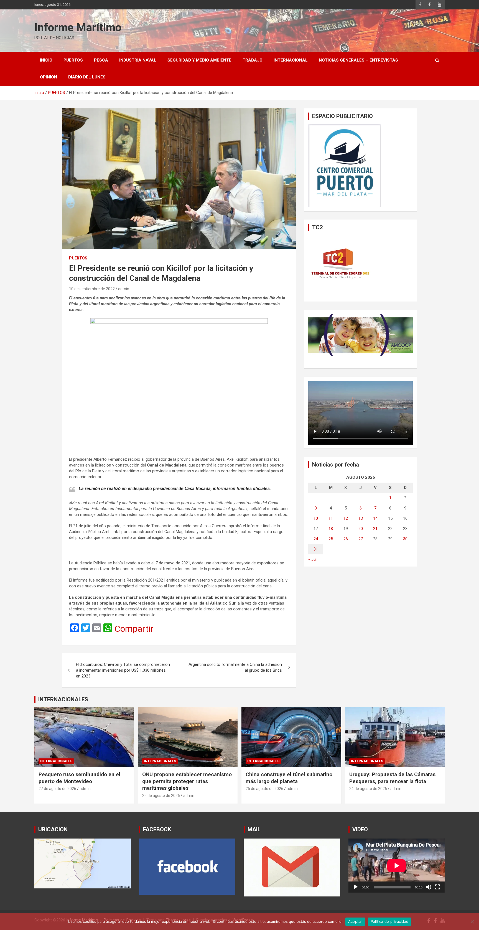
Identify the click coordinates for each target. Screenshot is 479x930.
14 (375, 518)
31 (316, 549)
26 (345, 538)
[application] (396, 866)
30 (405, 538)
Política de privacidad (390, 921)
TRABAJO (253, 60)
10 (316, 518)
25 (330, 538)
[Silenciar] (428, 887)
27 (360, 538)
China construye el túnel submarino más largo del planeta (289, 777)
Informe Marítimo (77, 27)
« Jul (312, 559)
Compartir (134, 628)
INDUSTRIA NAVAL (137, 60)
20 (360, 528)
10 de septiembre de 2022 (92, 289)
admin (123, 289)
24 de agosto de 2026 (368, 788)
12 (345, 518)
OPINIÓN (48, 77)
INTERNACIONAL (291, 60)
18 (330, 528)
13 (360, 518)
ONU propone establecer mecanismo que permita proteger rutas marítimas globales (187, 781)
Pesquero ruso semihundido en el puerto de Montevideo (79, 777)
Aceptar (355, 921)
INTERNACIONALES (63, 699)
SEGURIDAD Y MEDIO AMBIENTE (199, 60)
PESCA (101, 60)
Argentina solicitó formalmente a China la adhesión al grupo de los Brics (235, 667)
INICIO (46, 60)
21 (375, 528)
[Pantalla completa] (437, 887)
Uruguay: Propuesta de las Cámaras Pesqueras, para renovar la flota (392, 777)
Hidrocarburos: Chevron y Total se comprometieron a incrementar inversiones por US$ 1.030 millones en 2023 (123, 670)
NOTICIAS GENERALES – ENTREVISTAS (358, 60)
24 (316, 538)
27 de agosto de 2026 (57, 788)
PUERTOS (73, 60)
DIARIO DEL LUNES (87, 77)
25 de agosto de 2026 (161, 795)
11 (330, 518)
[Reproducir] (355, 887)
